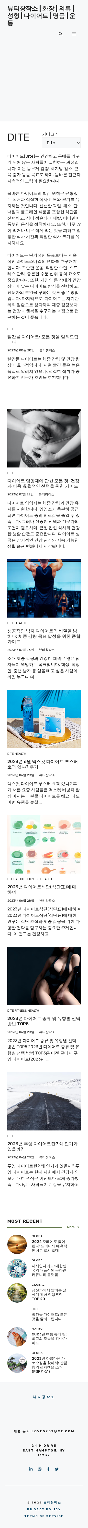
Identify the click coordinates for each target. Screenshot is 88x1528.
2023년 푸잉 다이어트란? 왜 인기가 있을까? (42, 1146)
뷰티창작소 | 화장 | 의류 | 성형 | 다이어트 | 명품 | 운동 (41, 15)
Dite (10, 329)
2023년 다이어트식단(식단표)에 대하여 (42, 889)
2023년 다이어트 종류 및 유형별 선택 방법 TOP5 (43, 1021)
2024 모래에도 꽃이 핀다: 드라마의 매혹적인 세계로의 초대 (49, 1246)
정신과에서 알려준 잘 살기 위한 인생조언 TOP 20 (49, 1294)
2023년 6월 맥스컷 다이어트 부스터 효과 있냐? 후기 (42, 764)
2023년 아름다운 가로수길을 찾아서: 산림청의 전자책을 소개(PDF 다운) (49, 1365)
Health (20, 623)
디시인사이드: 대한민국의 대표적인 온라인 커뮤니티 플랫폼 (49, 1270)
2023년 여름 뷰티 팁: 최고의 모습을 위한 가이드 (49, 1338)
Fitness (33, 879)
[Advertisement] (44, 91)
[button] (60, 34)
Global (13, 879)
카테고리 (50, 134)
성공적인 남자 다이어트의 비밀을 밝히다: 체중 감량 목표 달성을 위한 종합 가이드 (43, 636)
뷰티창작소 (44, 1397)
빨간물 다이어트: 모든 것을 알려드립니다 (42, 339)
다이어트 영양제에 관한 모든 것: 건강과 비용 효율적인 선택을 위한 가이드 (43, 483)
